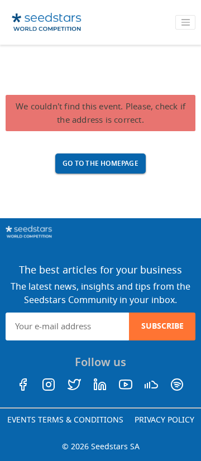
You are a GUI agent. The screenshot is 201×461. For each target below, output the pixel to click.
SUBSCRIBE (162, 326)
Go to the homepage (100, 164)
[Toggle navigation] (185, 22)
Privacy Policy (164, 420)
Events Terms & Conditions (65, 420)
